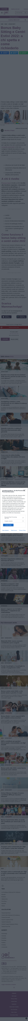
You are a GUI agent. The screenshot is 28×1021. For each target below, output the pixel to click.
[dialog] (14, 510)
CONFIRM (8, 525)
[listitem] (14, 518)
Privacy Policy (22, 530)
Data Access (14, 530)
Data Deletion (5, 530)
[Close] (25, 490)
